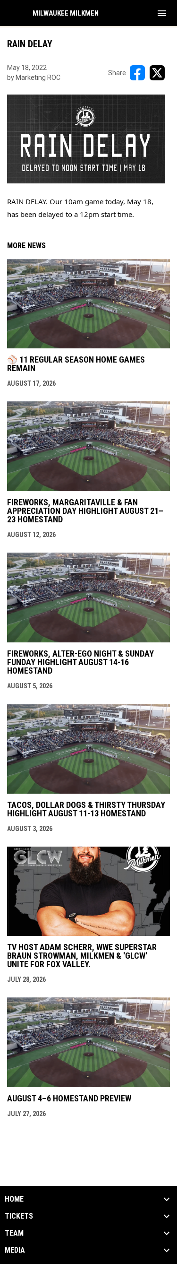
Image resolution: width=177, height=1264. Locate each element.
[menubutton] (162, 13)
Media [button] (15, 1250)
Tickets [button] (19, 1216)
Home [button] (14, 1199)
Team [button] (14, 1233)
